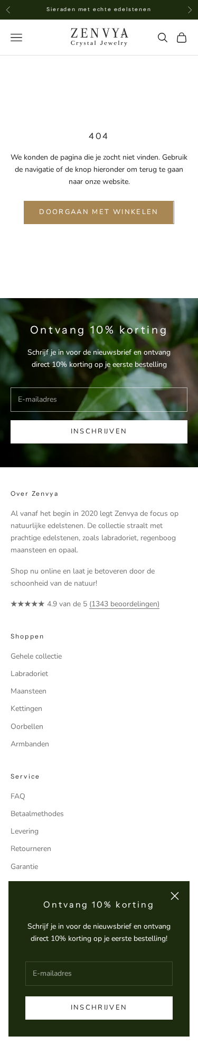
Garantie (24, 867)
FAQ (18, 796)
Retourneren (31, 849)
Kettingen (26, 709)
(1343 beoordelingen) (124, 604)
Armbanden (30, 744)
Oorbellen (27, 727)
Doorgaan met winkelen (98, 212)
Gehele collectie (36, 656)
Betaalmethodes (37, 814)
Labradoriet (29, 674)
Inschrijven (99, 1007)
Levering (25, 831)
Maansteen (28, 691)
